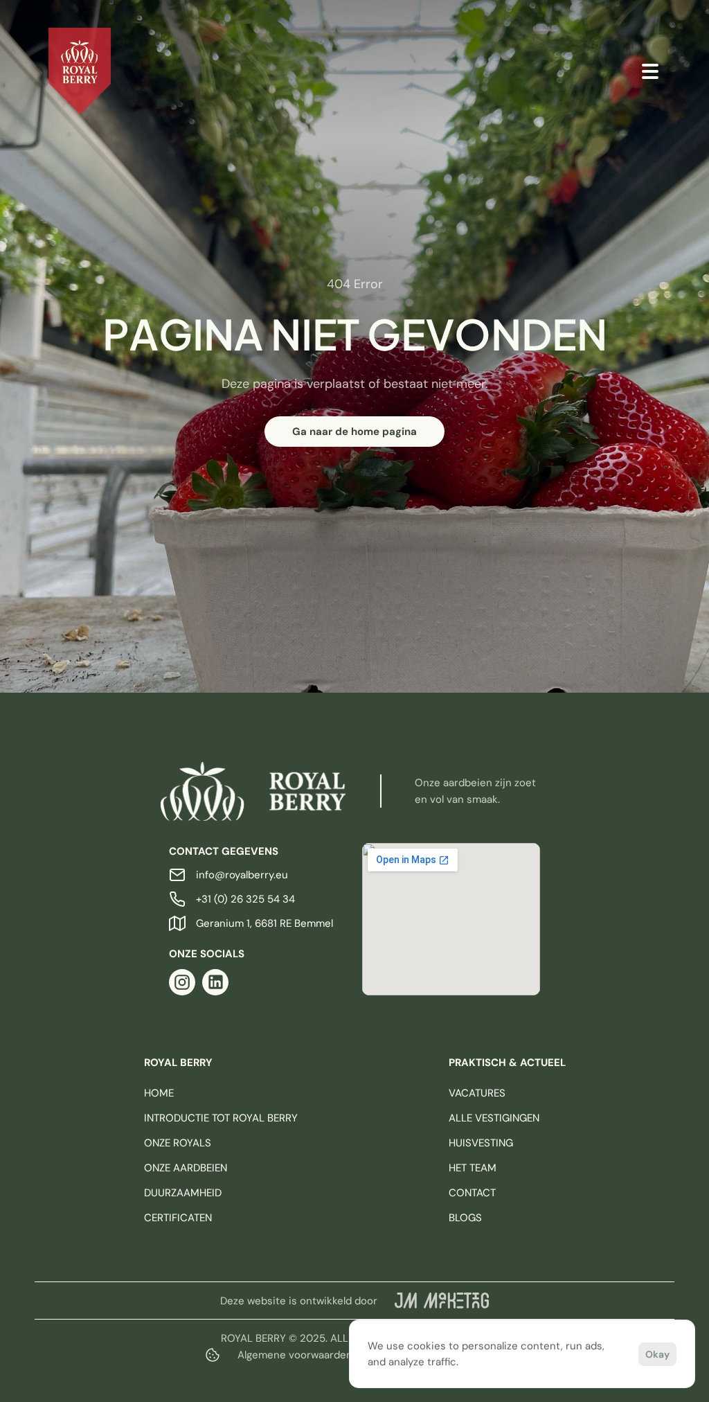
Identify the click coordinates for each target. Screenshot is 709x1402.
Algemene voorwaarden (294, 1355)
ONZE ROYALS (177, 1143)
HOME (159, 1093)
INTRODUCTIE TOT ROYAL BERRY (221, 1118)
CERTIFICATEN (178, 1218)
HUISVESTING (481, 1143)
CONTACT (472, 1193)
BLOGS (465, 1218)
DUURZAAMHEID (183, 1193)
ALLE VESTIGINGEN (494, 1118)
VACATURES (477, 1093)
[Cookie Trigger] (212, 1355)
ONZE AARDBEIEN (185, 1168)
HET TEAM (472, 1168)
